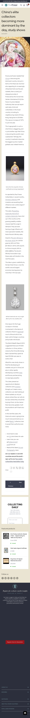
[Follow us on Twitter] (5, 578)
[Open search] (21, 5)
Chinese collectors (11, 199)
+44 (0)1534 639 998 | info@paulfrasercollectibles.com (15, 1)
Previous (10, 486)
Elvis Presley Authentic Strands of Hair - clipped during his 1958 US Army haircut (18, 535)
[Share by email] (20, 468)
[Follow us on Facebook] (3, 578)
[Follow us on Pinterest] (11, 578)
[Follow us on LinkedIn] (17, 578)
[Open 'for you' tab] (25, 713)
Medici (12, 421)
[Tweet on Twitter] (17, 468)
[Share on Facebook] (11, 468)
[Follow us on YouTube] (14, 578)
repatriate (20, 332)
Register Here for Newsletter (15, 642)
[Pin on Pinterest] (14, 468)
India (20, 372)
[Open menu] (2, 5)
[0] (27, 5)
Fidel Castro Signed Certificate (18, 548)
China (7, 78)
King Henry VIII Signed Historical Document (16, 559)
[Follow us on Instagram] (8, 578)
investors (17, 386)
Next (20, 482)
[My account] (24, 5)
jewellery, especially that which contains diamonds (12, 213)
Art (10, 436)
